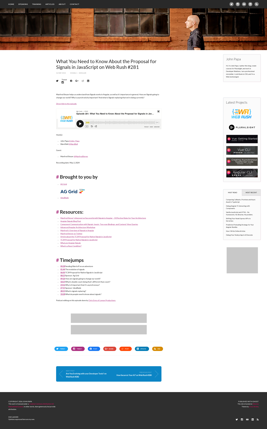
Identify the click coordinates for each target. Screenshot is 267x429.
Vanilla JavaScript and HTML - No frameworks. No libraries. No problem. (239, 213)
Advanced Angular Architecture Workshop (77, 227)
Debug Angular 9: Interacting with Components (238, 207)
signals (73, 73)
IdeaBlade (64, 198)
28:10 (62, 291)
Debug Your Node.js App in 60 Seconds (239, 235)
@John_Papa (74, 141)
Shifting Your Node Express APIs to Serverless (238, 220)
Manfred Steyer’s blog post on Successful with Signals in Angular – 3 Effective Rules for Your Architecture (103, 218)
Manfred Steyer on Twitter (71, 233)
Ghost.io (256, 404)
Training (36, 4)
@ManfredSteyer (81, 156)
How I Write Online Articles (235, 231)
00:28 (62, 266)
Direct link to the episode (66, 104)
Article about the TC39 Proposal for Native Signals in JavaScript (86, 236)
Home (11, 4)
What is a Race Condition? (70, 246)
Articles (50, 4)
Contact (74, 4)
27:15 (62, 288)
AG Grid (63, 184)
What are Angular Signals (70, 243)
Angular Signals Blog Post (70, 221)
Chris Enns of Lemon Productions (101, 300)
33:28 (62, 294)
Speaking (23, 4)
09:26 (62, 279)
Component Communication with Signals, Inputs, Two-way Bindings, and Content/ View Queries (99, 224)
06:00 (62, 272)
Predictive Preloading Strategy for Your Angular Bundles (240, 226)
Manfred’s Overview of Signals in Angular (77, 230)
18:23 (62, 282)
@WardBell (73, 144)
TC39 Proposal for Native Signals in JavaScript (79, 240)
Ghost (256, 401)
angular (82, 73)
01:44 (62, 269)
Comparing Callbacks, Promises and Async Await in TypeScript (240, 201)
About (62, 4)
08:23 (62, 275)
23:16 (62, 285)
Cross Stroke (253, 407)
